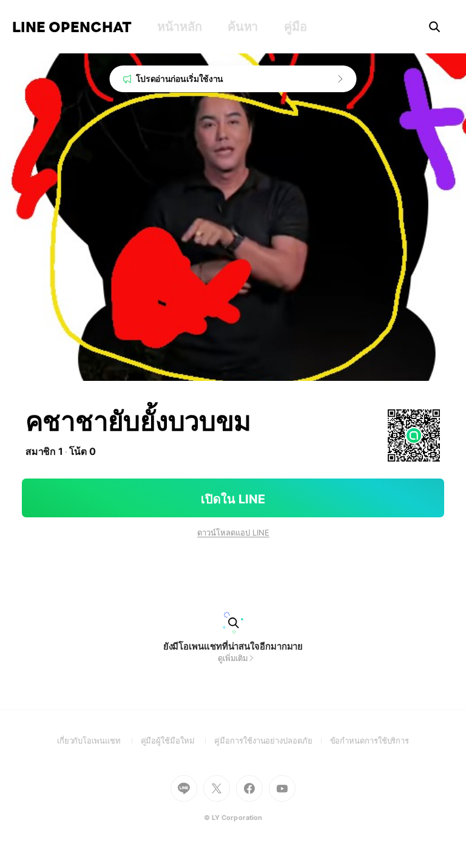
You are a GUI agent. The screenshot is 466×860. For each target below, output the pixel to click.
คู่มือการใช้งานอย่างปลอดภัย (271, 740)
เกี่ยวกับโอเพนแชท (99, 740)
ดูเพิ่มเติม (233, 658)
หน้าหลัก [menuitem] (179, 26)
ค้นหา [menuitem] (243, 26)
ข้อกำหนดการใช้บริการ (370, 740)
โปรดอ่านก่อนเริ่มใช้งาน (180, 78)
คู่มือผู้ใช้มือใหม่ (178, 740)
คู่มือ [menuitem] (295, 26)
